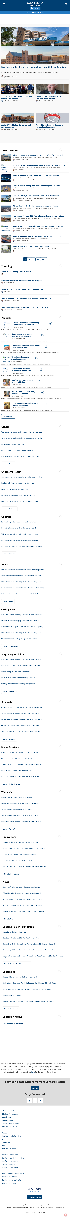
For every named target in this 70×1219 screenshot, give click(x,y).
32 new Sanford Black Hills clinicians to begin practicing (20, 803)
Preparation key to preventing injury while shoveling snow (21, 582)
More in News (9, 919)
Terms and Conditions (47, 1207)
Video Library (7, 1120)
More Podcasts (8, 416)
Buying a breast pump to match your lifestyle (16, 797)
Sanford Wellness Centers (12, 1180)
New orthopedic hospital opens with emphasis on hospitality (22, 627)
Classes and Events (9, 1127)
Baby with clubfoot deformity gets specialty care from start (21, 615)
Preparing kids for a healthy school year (15, 489)
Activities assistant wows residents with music (16, 770)
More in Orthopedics (10, 646)
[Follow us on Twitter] (35, 1100)
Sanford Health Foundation (13, 1158)
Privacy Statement (34, 1207)
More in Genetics (9, 554)
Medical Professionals (10, 1114)
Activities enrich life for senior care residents (16, 758)
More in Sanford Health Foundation (17, 964)
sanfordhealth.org (59, 1207)
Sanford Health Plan (10, 1155)
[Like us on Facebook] (29, 1100)
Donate (5, 1139)
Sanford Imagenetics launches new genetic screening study (21, 546)
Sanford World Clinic (10, 1177)
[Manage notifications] (65, 1215)
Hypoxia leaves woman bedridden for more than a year (20, 456)
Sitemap (9, 1207)
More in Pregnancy (9, 691)
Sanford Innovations (10, 1167)
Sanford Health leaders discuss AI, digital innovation (20, 842)
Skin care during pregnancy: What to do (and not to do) (20, 815)
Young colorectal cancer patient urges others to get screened (22, 432)
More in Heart (8, 601)
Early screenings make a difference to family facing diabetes (21, 719)
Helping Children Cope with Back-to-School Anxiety (20, 977)
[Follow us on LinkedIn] (40, 1100)
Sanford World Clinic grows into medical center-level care (20, 666)
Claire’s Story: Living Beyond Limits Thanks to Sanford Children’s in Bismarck (29, 944)
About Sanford (8, 1111)
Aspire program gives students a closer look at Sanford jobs (21, 707)
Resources (6, 1145)
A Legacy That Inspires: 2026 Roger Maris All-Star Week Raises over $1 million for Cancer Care (33, 957)
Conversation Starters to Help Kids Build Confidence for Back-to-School (27, 989)
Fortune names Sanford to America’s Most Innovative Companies (25, 866)
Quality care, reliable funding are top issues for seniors (20, 752)
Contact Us (34, 1197)
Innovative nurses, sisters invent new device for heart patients (22, 570)
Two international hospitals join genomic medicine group (20, 731)
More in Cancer (8, 464)
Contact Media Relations (11, 1136)
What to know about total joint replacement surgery (19, 639)
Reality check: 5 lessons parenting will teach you (17, 483)
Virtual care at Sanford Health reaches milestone (19, 854)
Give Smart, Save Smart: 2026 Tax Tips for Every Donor (21, 938)
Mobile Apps (7, 1117)
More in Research (9, 739)
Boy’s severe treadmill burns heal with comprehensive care (21, 501)
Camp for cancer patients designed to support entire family (21, 438)
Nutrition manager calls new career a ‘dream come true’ (20, 776)
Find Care (36, 8)
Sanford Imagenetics (10, 1161)
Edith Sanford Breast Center (13, 1173)
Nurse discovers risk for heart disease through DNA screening (22, 588)
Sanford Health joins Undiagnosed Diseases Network (19, 540)
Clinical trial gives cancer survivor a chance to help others (20, 725)
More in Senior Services (11, 784)
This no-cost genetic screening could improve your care (20, 534)
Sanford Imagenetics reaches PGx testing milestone (19, 522)
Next (43, 259)
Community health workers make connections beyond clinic (21, 477)
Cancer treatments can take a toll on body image (17, 450)
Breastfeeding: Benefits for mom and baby (15, 672)
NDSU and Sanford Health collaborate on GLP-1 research (22, 905)
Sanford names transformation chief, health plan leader (20, 713)
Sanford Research (9, 1164)
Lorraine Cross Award (10, 1183)
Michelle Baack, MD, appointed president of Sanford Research (24, 899)
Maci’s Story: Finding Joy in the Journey (16, 932)
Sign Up (35, 1088)
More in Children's (9, 509)
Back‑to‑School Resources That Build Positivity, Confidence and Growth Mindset (30, 983)
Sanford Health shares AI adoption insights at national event (23, 911)
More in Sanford (11, 1009)
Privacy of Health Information (20, 1207)
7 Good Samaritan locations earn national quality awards (22, 893)
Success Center (42, 1212)
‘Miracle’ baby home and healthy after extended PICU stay (21, 576)
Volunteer (6, 1142)
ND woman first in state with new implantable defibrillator (21, 594)
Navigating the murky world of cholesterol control (18, 528)
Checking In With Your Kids (12, 995)
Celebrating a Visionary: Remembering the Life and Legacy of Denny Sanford (29, 950)
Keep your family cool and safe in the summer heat (18, 495)
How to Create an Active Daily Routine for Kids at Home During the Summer (28, 1001)
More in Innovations (11, 874)
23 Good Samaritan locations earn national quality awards (21, 764)
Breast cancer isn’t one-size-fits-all (13, 444)
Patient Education (9, 1149)
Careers (5, 1133)
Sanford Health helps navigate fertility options (17, 809)
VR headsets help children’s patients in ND (17, 860)
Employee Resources (30, 1212)
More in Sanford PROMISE (13, 1023)
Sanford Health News (10, 1123)
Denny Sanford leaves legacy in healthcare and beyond (21, 887)
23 (38, 259)
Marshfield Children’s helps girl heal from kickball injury (20, 621)
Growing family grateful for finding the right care (18, 684)
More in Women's (9, 829)
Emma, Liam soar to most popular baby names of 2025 (20, 678)
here (33, 1072)
